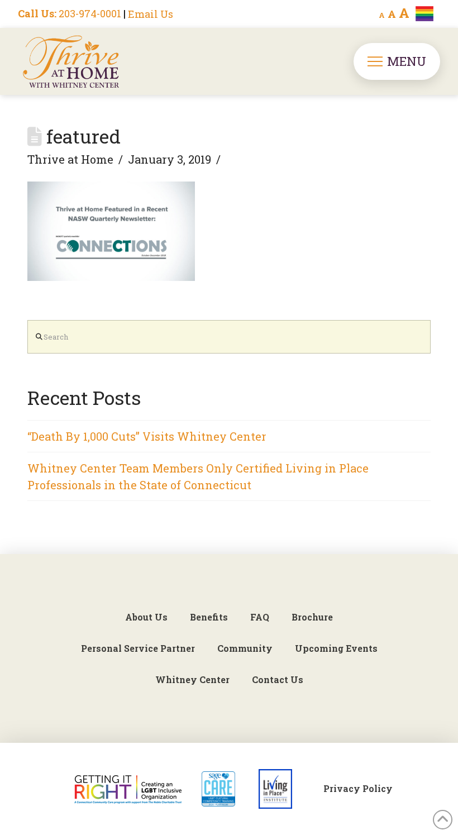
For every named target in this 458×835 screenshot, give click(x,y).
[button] (397, 61)
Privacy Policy (358, 788)
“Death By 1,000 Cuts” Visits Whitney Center (146, 436)
